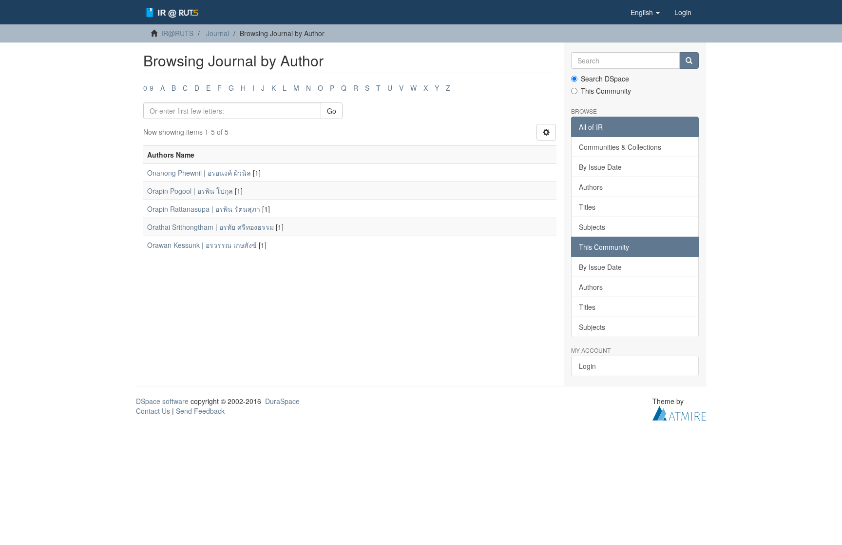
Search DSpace (605, 78)
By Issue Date (600, 167)
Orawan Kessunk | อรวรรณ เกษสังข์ (202, 245)
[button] (645, 12)
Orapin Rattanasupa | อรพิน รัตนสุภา (203, 209)
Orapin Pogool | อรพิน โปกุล (190, 191)
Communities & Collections (620, 147)
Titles (587, 207)
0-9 (148, 88)
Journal (217, 33)
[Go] (689, 60)
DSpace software (162, 401)
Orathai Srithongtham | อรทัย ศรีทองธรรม (210, 227)
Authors (591, 187)
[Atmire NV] (679, 412)
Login (587, 366)
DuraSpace (282, 401)
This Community (606, 91)
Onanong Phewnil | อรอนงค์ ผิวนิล (199, 173)
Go (331, 111)
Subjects (592, 227)
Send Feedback (200, 411)
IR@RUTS (177, 33)
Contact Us (153, 411)
